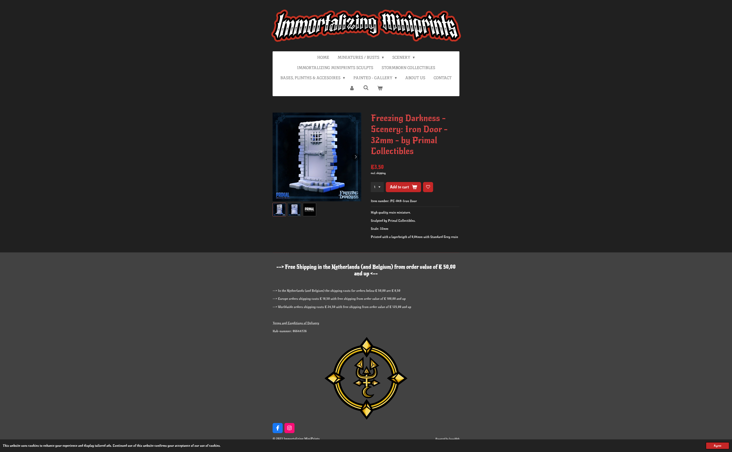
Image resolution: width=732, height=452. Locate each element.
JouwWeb (454, 439)
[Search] (366, 87)
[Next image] (355, 157)
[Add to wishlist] (428, 187)
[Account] (352, 88)
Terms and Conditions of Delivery (296, 323)
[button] (279, 209)
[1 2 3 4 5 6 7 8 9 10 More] (377, 187)
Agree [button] (717, 445)
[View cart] (380, 88)
